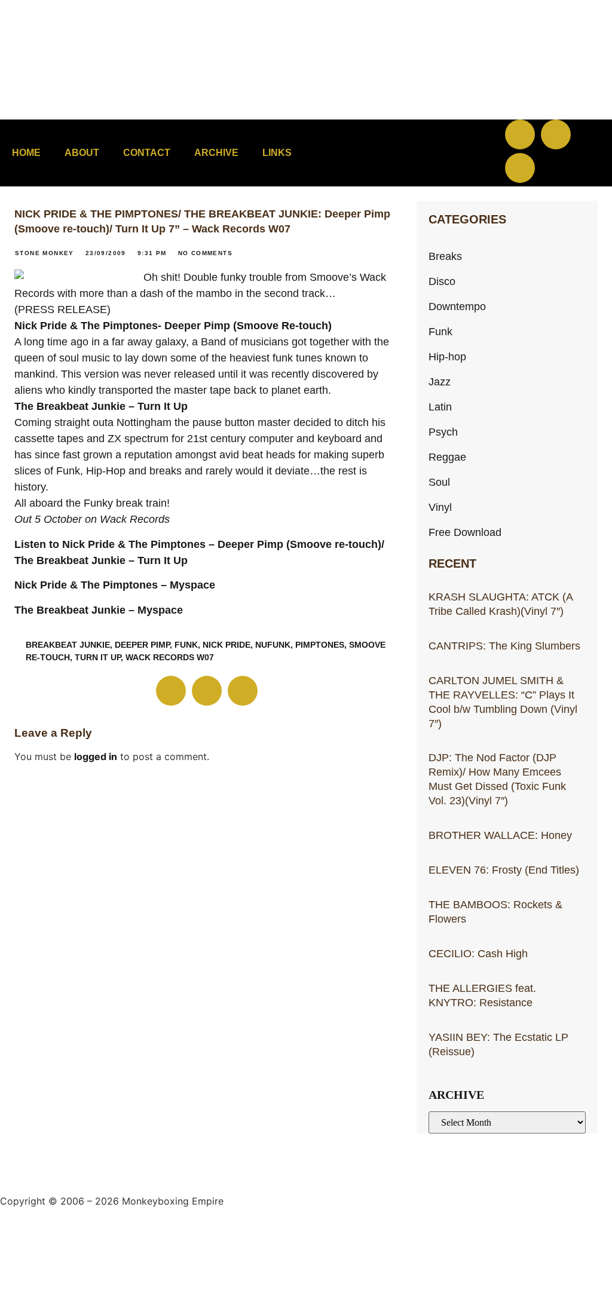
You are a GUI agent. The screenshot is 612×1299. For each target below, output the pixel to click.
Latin (440, 406)
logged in (95, 756)
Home (26, 153)
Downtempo (457, 306)
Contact (146, 153)
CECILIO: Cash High (478, 953)
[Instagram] (520, 168)
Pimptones (319, 645)
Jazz (440, 381)
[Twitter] (556, 134)
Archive (216, 153)
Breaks (445, 256)
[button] (418, 153)
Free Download (465, 532)
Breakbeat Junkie (68, 645)
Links (277, 153)
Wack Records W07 (170, 657)
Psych (443, 431)
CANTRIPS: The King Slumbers (504, 645)
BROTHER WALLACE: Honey (500, 835)
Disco (442, 281)
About (82, 153)
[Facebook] (520, 134)
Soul (439, 482)
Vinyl (440, 507)
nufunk (272, 645)
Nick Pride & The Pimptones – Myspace (114, 585)
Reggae (447, 457)
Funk (186, 645)
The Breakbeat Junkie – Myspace (98, 610)
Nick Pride (226, 645)
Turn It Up (98, 657)
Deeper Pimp (142, 645)
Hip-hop (447, 356)
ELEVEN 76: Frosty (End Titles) (504, 869)
